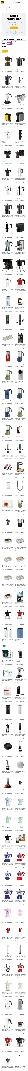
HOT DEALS (9, 43)
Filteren (5, 51)
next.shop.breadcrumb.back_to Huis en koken (15, 8)
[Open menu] (25, 2)
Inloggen (14, 34)
